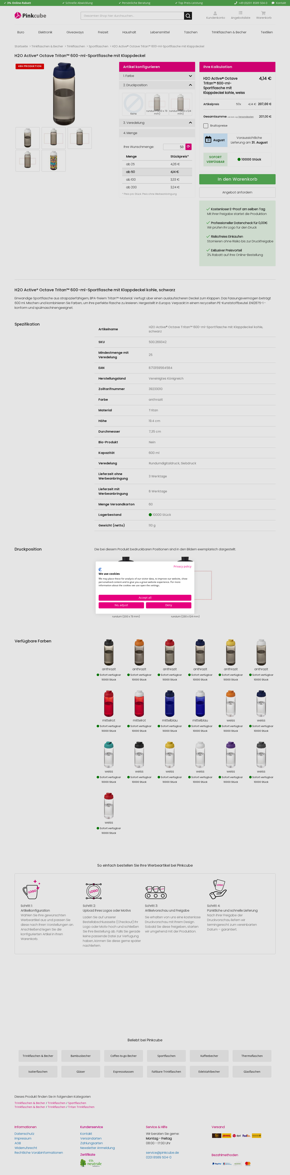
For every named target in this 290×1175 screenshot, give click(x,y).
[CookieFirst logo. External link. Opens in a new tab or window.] (100, 569)
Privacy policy (182, 566)
